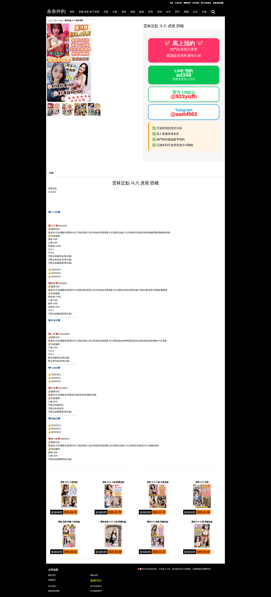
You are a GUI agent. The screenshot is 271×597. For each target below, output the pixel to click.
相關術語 (52, 579)
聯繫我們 (187, 2)
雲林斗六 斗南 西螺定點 (202, 521)
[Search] (213, 11)
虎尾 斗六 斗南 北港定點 (158, 481)
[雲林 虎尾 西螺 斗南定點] (69, 535)
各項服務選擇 (96, 590)
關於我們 (52, 575)
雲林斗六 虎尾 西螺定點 (157, 521)
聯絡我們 (94, 575)
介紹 (51, 173)
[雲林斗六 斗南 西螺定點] (202, 535)
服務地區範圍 (218, 2)
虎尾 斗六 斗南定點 (69, 481)
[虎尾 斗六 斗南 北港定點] (157, 496)
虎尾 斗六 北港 (202, 481)
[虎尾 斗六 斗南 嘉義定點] (113, 496)
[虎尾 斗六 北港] (202, 496)
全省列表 (178, 2)
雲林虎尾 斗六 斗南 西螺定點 (113, 521)
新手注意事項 (206, 2)
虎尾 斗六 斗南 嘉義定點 (113, 481)
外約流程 (195, 2)
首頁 (171, 2)
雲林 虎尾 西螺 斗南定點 (69, 521)
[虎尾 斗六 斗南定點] (69, 496)
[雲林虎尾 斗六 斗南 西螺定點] (113, 535)
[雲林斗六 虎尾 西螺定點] (157, 535)
